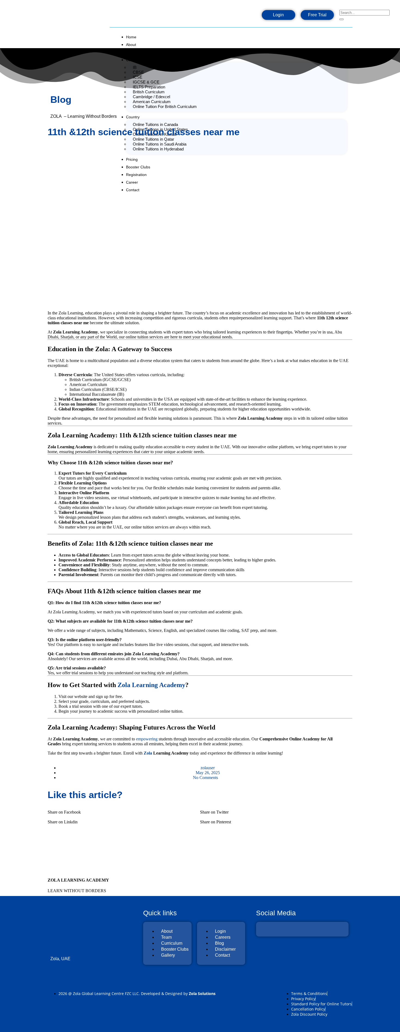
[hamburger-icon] (347, 35)
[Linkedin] (249, 16)
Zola (148, 753)
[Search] (341, 19)
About (131, 44)
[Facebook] (214, 16)
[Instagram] (232, 16)
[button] (124, 810)
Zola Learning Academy (151, 684)
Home (131, 37)
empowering (147, 739)
